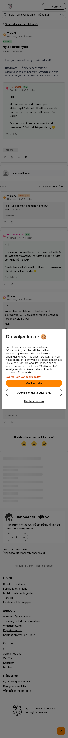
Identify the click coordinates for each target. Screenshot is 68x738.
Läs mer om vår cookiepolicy (23, 376)
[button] (34, 401)
